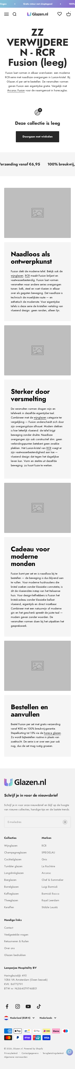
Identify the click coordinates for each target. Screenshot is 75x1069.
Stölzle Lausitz (50, 907)
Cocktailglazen (12, 859)
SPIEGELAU (48, 852)
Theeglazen (11, 900)
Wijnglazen (11, 846)
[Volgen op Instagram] (17, 1006)
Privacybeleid (11, 1053)
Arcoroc (46, 873)
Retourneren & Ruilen (16, 941)
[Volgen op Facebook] (7, 1006)
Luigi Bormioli (50, 887)
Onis (44, 859)
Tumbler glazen (13, 866)
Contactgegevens (30, 1053)
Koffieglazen (11, 894)
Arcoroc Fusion (16, 90)
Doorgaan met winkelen (37, 137)
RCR (27, 276)
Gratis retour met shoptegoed (36, 3)
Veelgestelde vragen (16, 935)
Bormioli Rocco (50, 894)
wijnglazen (17, 276)
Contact (8, 928)
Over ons (9, 948)
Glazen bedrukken (15, 955)
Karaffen (9, 907)
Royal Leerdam (50, 900)
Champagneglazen (15, 852)
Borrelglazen (11, 887)
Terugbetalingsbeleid (53, 1053)
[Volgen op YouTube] (28, 1006)
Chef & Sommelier (52, 880)
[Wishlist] (59, 15)
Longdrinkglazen (14, 873)
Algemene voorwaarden (16, 1057)
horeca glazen (52, 733)
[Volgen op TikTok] (39, 1006)
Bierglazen (10, 880)
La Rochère (48, 866)
